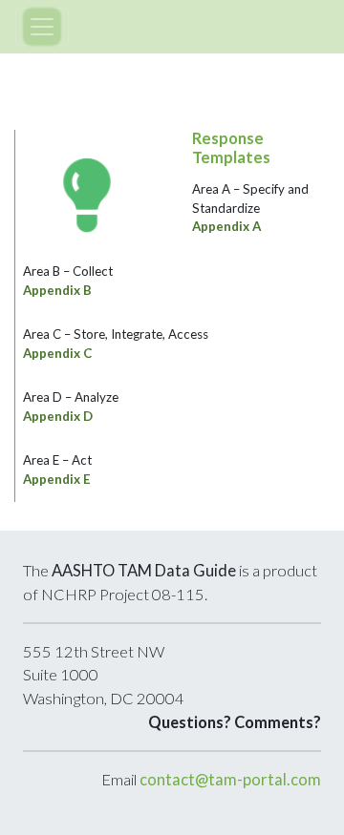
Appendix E (57, 479)
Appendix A (226, 226)
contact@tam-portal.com (230, 779)
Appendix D (58, 416)
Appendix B (57, 290)
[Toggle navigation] (42, 27)
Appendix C (57, 353)
